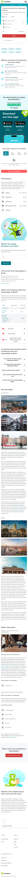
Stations (18, 52)
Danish (12, 452)
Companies (3, 860)
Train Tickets (3, 819)
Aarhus (2, 665)
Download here (13, 737)
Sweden (21, 506)
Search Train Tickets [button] (14, 755)
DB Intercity (5, 308)
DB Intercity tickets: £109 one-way (9, 276)
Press (15, 844)
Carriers (18, 49)
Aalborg (7, 665)
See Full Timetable (14, 171)
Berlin (3, 823)
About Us (16, 839)
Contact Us (3, 857)
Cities (11, 52)
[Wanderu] (6, 2)
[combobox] (14, 20)
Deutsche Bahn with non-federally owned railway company (5, 318)
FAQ (4, 52)
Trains (2, 841)
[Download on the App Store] (8, 123)
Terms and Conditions (6, 863)
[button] (26, 1)
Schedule (4, 49)
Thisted (13, 665)
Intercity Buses (4, 839)
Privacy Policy (4, 865)
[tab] (5, 17)
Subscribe (6, 263)
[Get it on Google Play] (19, 123)
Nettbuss (16, 510)
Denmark (16, 664)
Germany (4, 821)
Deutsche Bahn (4, 667)
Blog (15, 841)
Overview (11, 49)
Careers (16, 847)
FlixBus (22, 510)
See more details (5, 283)
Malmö (15, 506)
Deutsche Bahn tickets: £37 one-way (10, 277)
